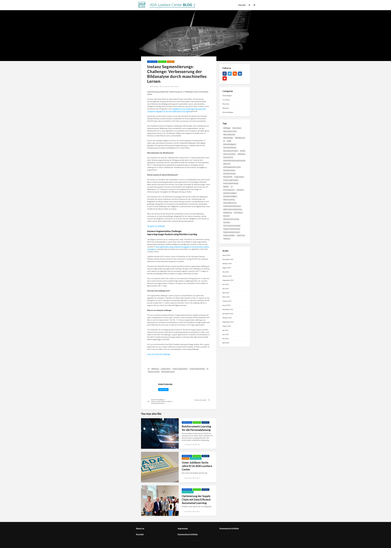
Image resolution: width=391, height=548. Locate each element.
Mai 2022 (225, 339)
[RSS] (235, 73)
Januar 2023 (226, 305)
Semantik (227, 222)
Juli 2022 (225, 330)
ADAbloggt (227, 128)
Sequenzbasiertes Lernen (232, 232)
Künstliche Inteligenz (230, 193)
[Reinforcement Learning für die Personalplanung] (160, 433)
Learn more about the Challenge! (158, 354)
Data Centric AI (228, 157)
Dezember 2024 (227, 259)
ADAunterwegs (228, 138)
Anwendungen (152, 61)
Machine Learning (153, 372)
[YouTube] (224, 78)
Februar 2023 (226, 301)
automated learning (230, 147)
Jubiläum (226, 187)
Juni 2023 (225, 284)
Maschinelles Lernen (167, 372)
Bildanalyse (155, 369)
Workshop (227, 239)
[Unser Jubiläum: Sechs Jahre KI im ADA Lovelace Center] (160, 467)
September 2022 (227, 322)
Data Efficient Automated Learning (234, 160)
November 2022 (227, 314)
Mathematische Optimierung (233, 209)
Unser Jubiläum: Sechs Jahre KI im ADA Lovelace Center (197, 466)
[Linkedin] (240, 73)
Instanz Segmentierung (197, 369)
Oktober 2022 (227, 318)
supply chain (241, 235)
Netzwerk (170, 61)
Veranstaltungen (195, 458)
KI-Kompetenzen (229, 190)
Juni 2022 (225, 334)
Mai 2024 (225, 272)
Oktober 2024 (227, 263)
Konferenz (240, 190)
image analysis (165, 369)
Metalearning (228, 213)
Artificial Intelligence (230, 144)
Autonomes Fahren (230, 154)
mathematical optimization (232, 206)
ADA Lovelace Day (229, 134)
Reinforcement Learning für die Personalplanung (196, 428)
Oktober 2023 (227, 276)
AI (148, 369)
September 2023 (227, 280)
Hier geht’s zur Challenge (155, 226)
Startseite (242, 5)
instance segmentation (180, 369)
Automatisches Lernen (231, 151)
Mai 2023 (225, 289)
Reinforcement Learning (231, 219)
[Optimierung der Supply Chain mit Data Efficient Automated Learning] (160, 500)
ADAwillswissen (240, 138)
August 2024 (226, 268)
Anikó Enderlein (154, 86)
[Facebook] (224, 73)
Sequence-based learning (232, 229)
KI (207, 369)
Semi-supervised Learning (232, 226)
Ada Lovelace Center (230, 131)
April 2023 (225, 293)
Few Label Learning (229, 173)
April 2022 (225, 343)
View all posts (163, 389)
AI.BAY (229, 141)
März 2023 (226, 297)
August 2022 (226, 326)
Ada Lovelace (237, 128)
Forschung (162, 61)
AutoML (242, 151)
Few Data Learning (229, 170)
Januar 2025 (226, 255)
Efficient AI (227, 164)
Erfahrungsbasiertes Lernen (232, 167)
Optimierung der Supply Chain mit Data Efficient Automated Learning (196, 499)
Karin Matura (188, 444)
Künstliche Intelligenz (230, 196)
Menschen (205, 422)
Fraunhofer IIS (228, 177)
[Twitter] (230, 73)
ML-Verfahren (238, 213)
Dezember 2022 (227, 309)
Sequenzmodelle (229, 235)
